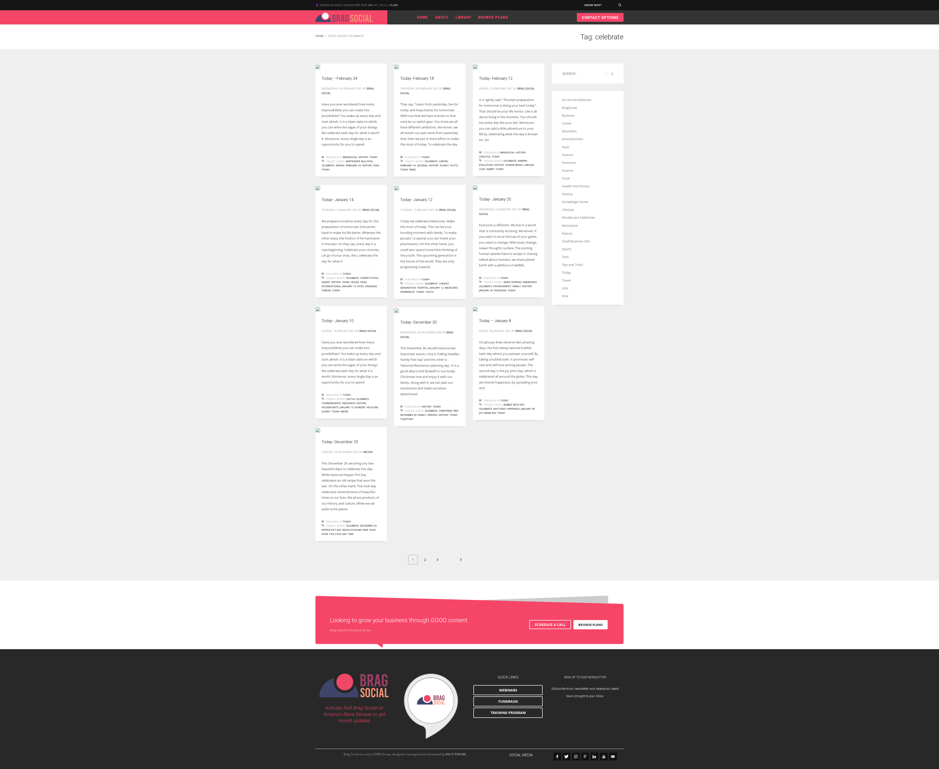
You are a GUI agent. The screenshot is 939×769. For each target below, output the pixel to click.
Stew (325, 534)
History (363, 157)
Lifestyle (485, 156)
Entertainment (572, 139)
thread (326, 290)
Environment (502, 286)
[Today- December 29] (321, 430)
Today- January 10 (338, 320)
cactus (350, 399)
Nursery (360, 407)
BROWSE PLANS (590, 624)
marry (490, 169)
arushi (368, 452)
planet (444, 165)
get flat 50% (364, 5)
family (517, 286)
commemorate (331, 403)
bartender (353, 161)
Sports (566, 249)
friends (432, 415)
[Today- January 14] (321, 187)
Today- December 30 (418, 322)
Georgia (422, 165)
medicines (451, 287)
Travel (566, 280)
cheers (443, 161)
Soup (372, 530)
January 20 (486, 290)
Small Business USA (576, 241)
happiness (513, 408)
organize (371, 286)
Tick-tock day (338, 534)
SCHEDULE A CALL (550, 624)
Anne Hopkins (512, 282)
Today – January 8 (495, 320)
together (406, 419)
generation (408, 287)
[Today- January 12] (400, 187)
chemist (444, 283)
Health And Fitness (575, 186)
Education (569, 131)
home (346, 282)
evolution (486, 165)
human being (514, 165)
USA (565, 288)
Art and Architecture (576, 100)
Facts (566, 147)
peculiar (372, 407)
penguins (500, 290)
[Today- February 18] (400, 66)
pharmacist (407, 292)
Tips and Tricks (572, 264)
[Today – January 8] (479, 309)
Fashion (567, 155)
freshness (348, 403)
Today (373, 157)
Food (566, 178)
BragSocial (350, 157)
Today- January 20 (495, 199)
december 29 (368, 525)
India (363, 282)
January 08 (528, 408)
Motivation (570, 225)
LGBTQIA (529, 165)
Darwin (522, 160)
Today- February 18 (417, 78)
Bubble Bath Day (513, 404)
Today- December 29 (340, 442)
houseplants (330, 407)
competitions (369, 278)
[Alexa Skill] (431, 706)
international (331, 286)
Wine (412, 169)
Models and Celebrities (578, 217)
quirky (326, 411)
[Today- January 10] (321, 309)
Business (568, 115)
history (367, 165)
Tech (565, 257)
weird (344, 411)
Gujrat (326, 282)
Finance (567, 170)
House (355, 282)
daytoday (499, 408)
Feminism (569, 162)
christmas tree (448, 410)
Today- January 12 (416, 199)
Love (482, 169)
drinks (340, 165)
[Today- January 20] (479, 187)
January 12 (437, 287)
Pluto (454, 165)
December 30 (408, 415)
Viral (565, 296)
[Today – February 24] (321, 66)
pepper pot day (331, 530)
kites (360, 286)
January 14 (349, 286)
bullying (367, 161)
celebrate (328, 165)
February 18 (408, 165)
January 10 (347, 407)
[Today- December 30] (400, 310)
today (326, 169)
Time (351, 534)
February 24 (353, 165)
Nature (567, 233)
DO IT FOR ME (456, 754)
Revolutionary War (355, 530)
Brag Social (526, 88)
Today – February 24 (339, 78)
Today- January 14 (338, 199)
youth (429, 292)
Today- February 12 (496, 78)
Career (566, 123)
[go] (612, 74)
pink (376, 165)
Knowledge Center (575, 202)
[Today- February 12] (479, 66)
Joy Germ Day (487, 413)
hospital (422, 287)
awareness (530, 282)
